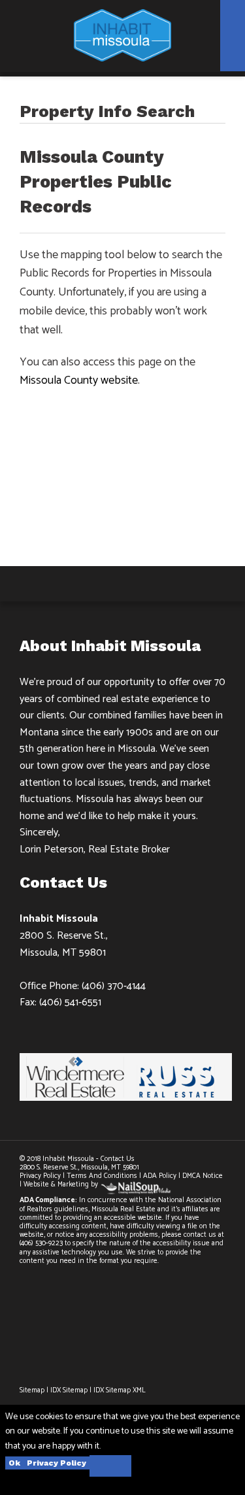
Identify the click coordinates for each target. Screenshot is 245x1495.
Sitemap (32, 1390)
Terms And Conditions (102, 1176)
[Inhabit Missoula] (122, 35)
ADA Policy (159, 1176)
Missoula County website (79, 380)
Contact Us (118, 1159)
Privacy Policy (41, 1176)
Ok (14, 1463)
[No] (110, 1466)
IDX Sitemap (69, 1390)
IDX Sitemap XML (119, 1390)
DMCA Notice (202, 1176)
